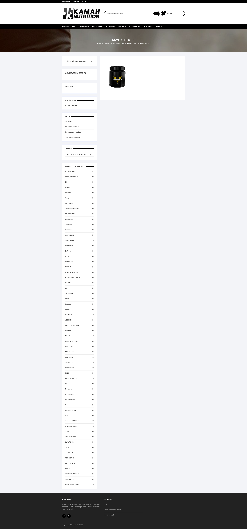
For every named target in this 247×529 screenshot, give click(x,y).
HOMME (68, 299)
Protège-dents (70, 394)
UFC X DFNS (69, 458)
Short (67, 431)
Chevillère (68, 224)
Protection (68, 389)
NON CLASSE (69, 352)
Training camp (134, 26)
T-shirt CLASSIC (70, 453)
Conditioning (69, 230)
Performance (69, 368)
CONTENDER (69, 235)
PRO (66, 384)
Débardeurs (69, 246)
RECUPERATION (70, 410)
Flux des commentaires (73, 132)
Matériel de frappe (71, 341)
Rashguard (68, 405)
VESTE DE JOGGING (72, 474)
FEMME (68, 283)
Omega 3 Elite (69, 362)
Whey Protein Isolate (72, 484)
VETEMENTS (69, 479)
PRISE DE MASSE (83, 26)
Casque (67, 198)
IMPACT (68, 309)
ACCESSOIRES (110, 26)
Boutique (76, 1)
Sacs (67, 415)
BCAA (67, 182)
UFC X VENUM (70, 463)
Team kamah (147, 26)
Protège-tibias (70, 399)
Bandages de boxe (71, 177)
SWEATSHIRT (69, 442)
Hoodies (68, 304)
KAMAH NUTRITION (72, 325)
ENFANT (68, 267)
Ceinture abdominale (72, 208)
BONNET (68, 187)
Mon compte (66, 1)
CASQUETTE (69, 203)
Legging (68, 331)
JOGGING (68, 320)
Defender (68, 251)
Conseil (159, 26)
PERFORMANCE (97, 26)
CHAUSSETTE (70, 214)
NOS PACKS (122, 26)
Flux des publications (72, 127)
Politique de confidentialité (113, 510)
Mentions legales (109, 515)
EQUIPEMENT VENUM (72, 277)
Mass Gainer (69, 336)
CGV (105, 504)
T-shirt (67, 447)
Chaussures (69, 219)
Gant (66, 288)
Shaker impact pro (71, 426)
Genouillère (69, 293)
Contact (85, 1)
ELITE (67, 256)
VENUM (68, 468)
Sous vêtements (70, 437)
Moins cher (69, 346)
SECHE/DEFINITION (68, 26)
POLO (67, 373)
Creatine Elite (69, 240)
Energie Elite (69, 262)
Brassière (68, 193)
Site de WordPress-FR (72, 137)
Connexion (68, 121)
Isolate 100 (68, 315)
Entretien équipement (72, 272)
